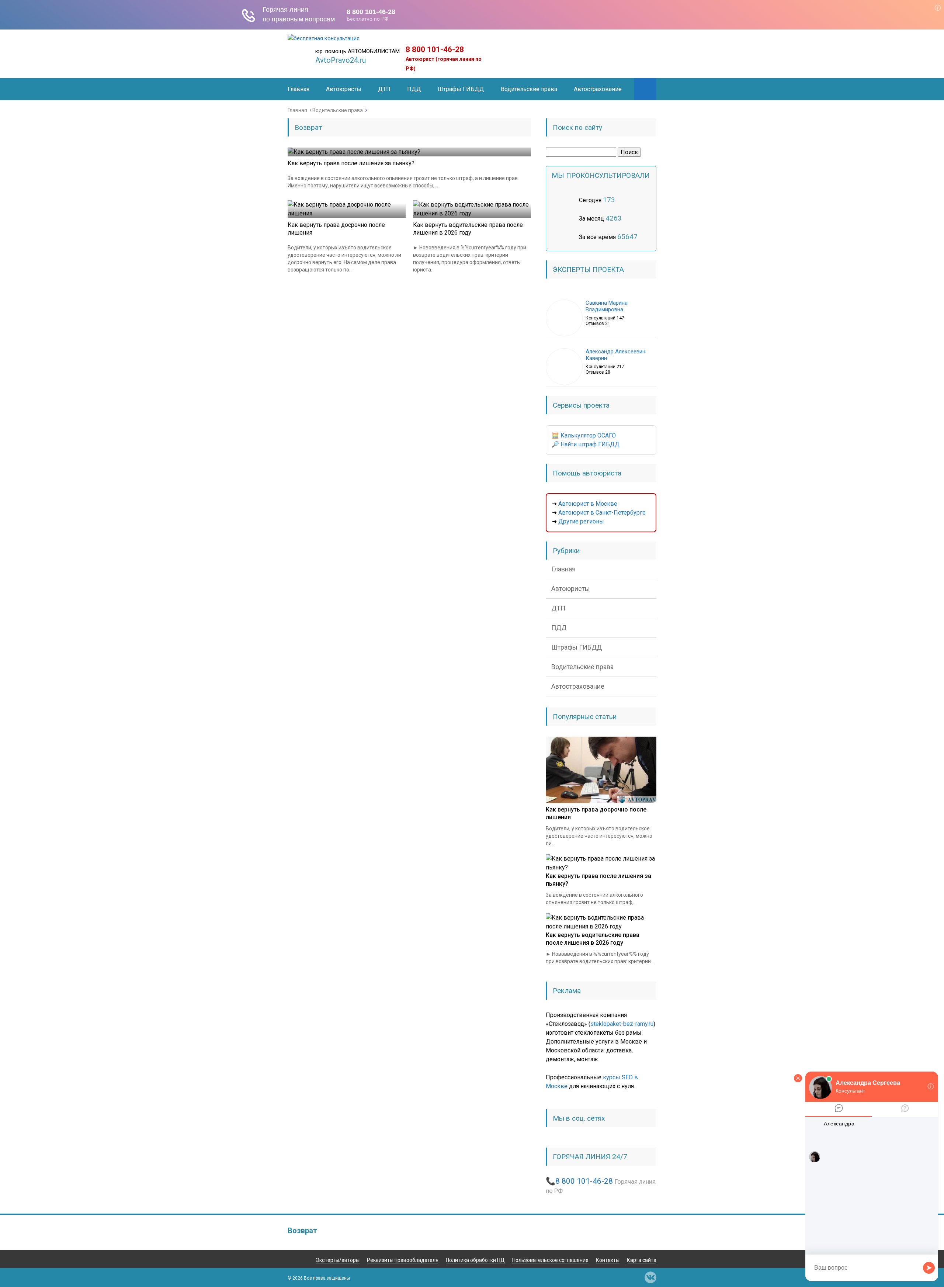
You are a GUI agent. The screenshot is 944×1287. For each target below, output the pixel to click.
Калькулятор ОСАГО (588, 435)
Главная (298, 89)
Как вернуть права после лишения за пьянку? (351, 163)
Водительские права (529, 89)
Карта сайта (641, 1260)
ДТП (384, 89)
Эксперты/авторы (338, 1260)
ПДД (414, 89)
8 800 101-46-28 (435, 49)
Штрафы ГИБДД (461, 89)
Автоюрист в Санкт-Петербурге (602, 512)
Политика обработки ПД (475, 1260)
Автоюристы (343, 89)
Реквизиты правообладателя (402, 1260)
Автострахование (598, 89)
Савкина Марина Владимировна (607, 306)
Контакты (608, 1260)
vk (650, 1277)
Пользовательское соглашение (550, 1260)
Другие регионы (581, 521)
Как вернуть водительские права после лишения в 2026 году (468, 228)
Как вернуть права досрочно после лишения (336, 228)
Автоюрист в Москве (587, 503)
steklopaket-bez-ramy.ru (621, 1023)
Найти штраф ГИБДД (590, 444)
